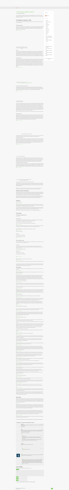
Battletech (47, 25)
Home (52, 488)
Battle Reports (21, 419)
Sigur (24, 13)
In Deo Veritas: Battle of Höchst (25, 12)
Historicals (47, 28)
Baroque (47, 23)
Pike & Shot (27, 419)
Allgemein (19, 419)
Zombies (47, 41)
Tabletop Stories (20, 2)
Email (16, 478)
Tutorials (47, 38)
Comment (17, 469)
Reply (21, 427)
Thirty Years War (41, 419)
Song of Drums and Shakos (49, 37)
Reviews (47, 33)
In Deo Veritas (24, 419)
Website (17, 480)
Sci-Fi (46, 34)
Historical (33, 419)
